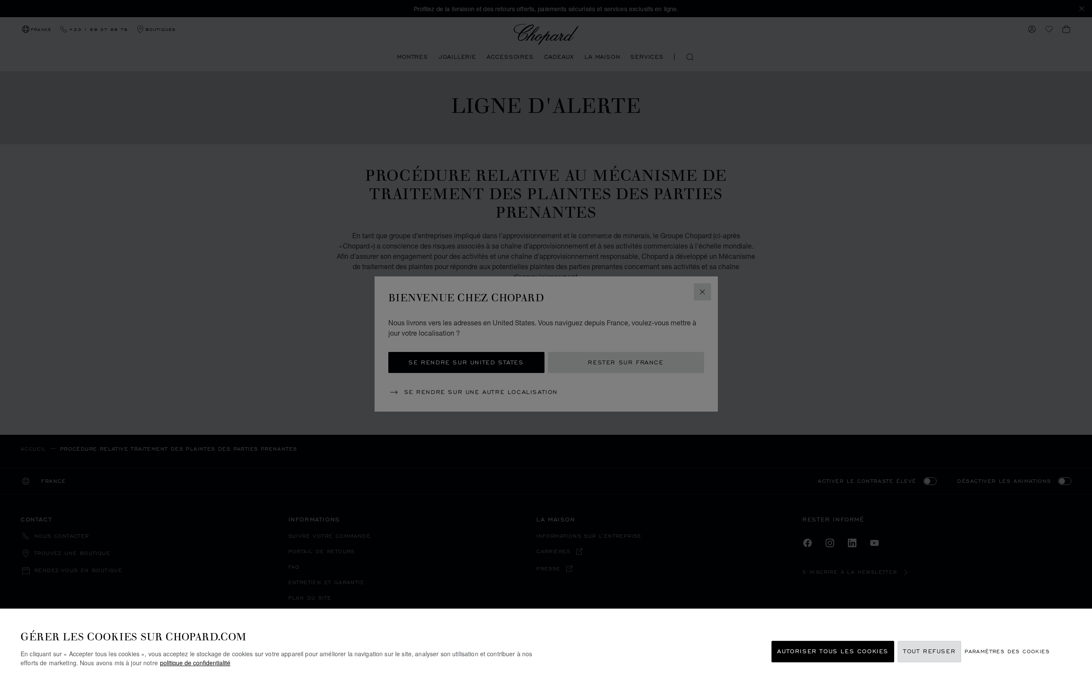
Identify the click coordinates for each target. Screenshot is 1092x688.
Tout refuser (929, 651)
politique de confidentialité (195, 662)
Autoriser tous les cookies (833, 651)
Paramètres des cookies (1007, 652)
